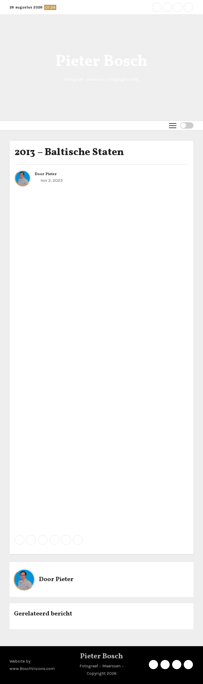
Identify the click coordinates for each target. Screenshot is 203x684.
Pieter (51, 174)
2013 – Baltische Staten (69, 153)
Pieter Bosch (101, 62)
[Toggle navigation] (173, 125)
